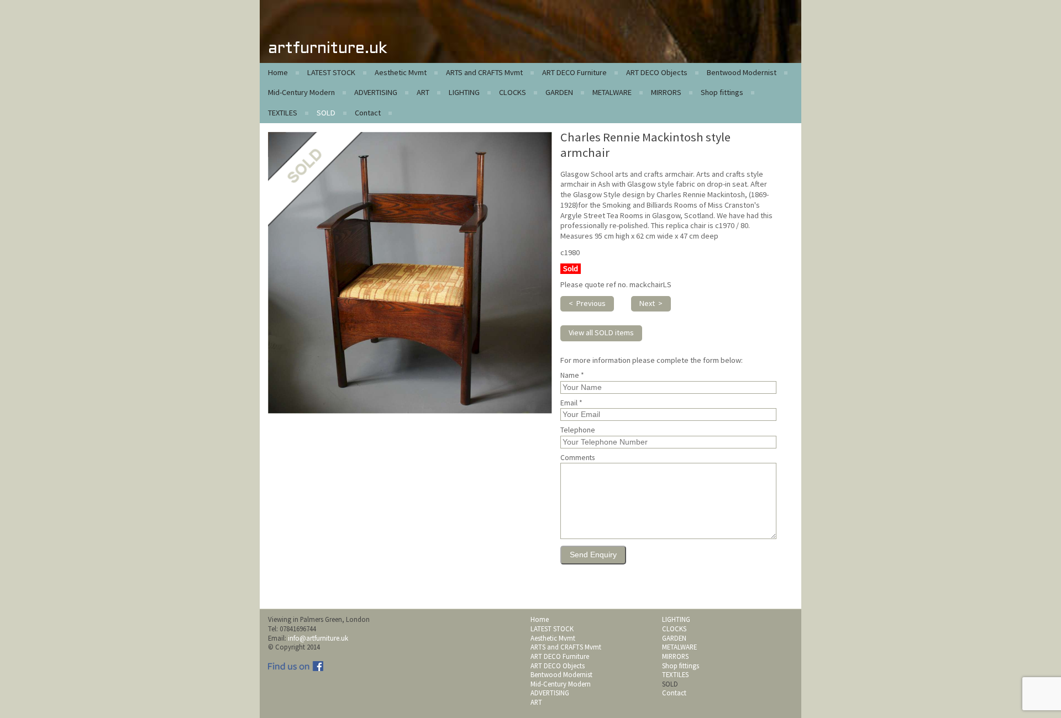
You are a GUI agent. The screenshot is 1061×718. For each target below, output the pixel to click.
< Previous (587, 303)
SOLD (326, 113)
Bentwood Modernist (741, 72)
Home (278, 72)
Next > (651, 303)
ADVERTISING (375, 92)
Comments (577, 458)
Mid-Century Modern (301, 92)
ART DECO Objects (656, 72)
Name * (572, 375)
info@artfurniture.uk (318, 637)
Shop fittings (722, 92)
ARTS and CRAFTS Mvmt (484, 72)
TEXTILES (282, 113)
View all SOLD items (601, 332)
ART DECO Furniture (574, 72)
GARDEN (559, 92)
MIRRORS (666, 92)
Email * (571, 403)
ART (423, 92)
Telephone (577, 430)
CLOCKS (512, 92)
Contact (368, 113)
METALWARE (612, 92)
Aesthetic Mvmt (401, 72)
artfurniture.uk (327, 48)
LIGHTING (464, 92)
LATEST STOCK (331, 72)
